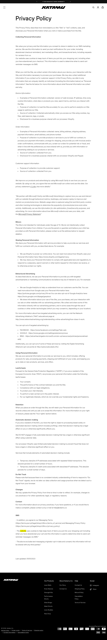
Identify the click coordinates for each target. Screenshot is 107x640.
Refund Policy (79, 592)
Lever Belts (47, 585)
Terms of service (27, 630)
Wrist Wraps (48, 602)
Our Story (62, 585)
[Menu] (4, 7)
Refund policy (5, 630)
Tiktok (94, 589)
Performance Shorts (48, 598)
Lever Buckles (48, 610)
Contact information (9, 632)
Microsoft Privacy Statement (29, 214)
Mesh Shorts (48, 606)
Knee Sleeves (48, 589)
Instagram (95, 585)
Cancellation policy (23, 632)
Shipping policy (38, 630)
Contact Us (63, 589)
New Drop (47, 614)
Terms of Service (80, 602)
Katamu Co (10, 628)
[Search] (93, 7)
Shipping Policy (80, 589)
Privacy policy (16, 630)
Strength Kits (48, 592)
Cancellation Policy (79, 598)
